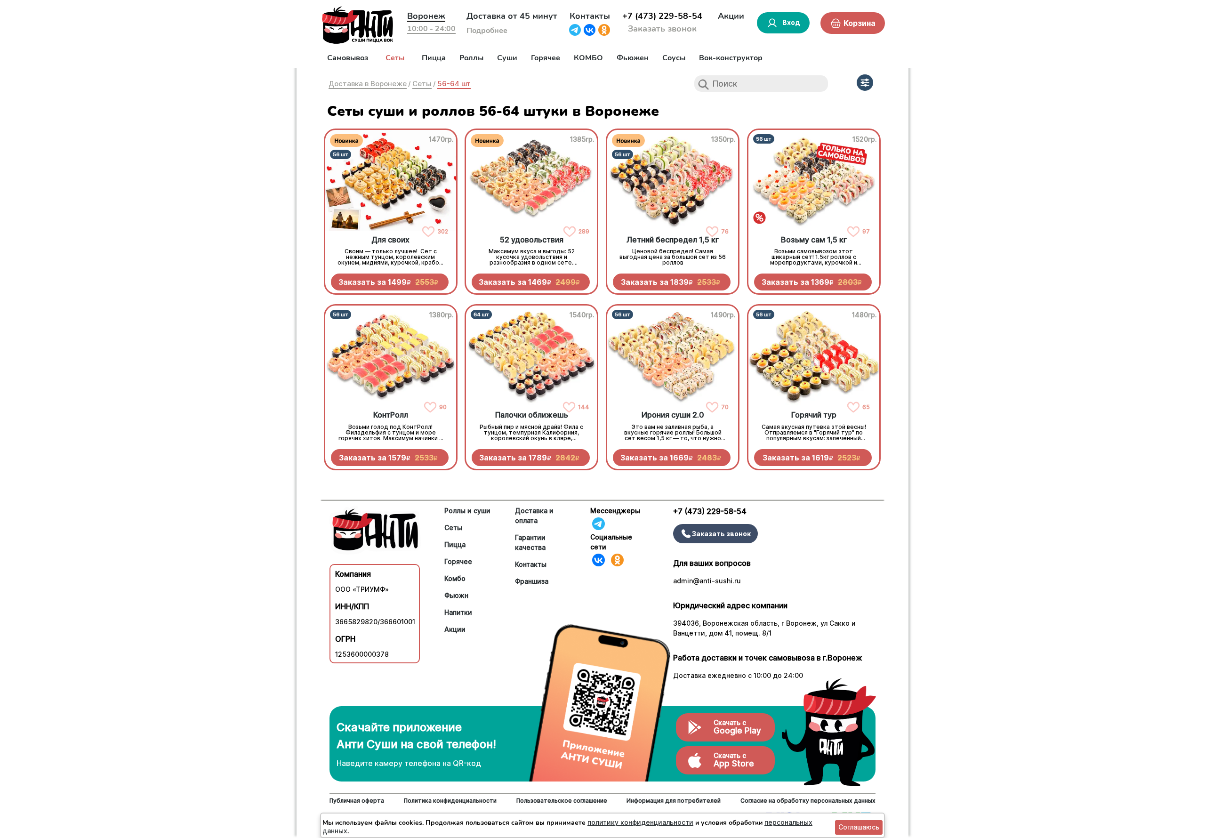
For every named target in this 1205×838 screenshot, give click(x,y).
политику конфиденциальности (640, 822)
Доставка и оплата (534, 515)
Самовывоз (347, 58)
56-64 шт (454, 83)
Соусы (673, 58)
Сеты (395, 58)
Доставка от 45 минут (511, 16)
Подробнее (486, 30)
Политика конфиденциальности (450, 800)
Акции (731, 16)
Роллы (471, 58)
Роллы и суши (467, 511)
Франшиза (531, 581)
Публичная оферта (356, 800)
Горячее (545, 58)
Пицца (434, 58)
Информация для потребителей (674, 800)
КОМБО (588, 58)
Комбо (455, 578)
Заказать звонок (662, 28)
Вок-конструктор (731, 58)
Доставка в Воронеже (368, 83)
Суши (507, 58)
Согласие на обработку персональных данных (808, 800)
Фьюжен (633, 58)
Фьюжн (456, 595)
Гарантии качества (530, 542)
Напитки (458, 612)
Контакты (590, 16)
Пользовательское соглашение (561, 800)
